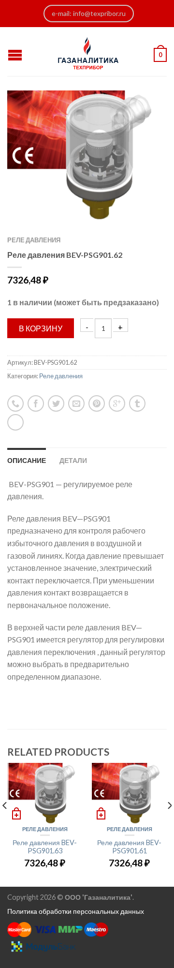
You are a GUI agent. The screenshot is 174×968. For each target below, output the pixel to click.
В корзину (40, 328)
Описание (26, 460)
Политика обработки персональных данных (75, 911)
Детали (73, 460)
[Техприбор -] (88, 51)
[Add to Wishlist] (142, 114)
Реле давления (33, 240)
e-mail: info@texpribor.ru (89, 13)
